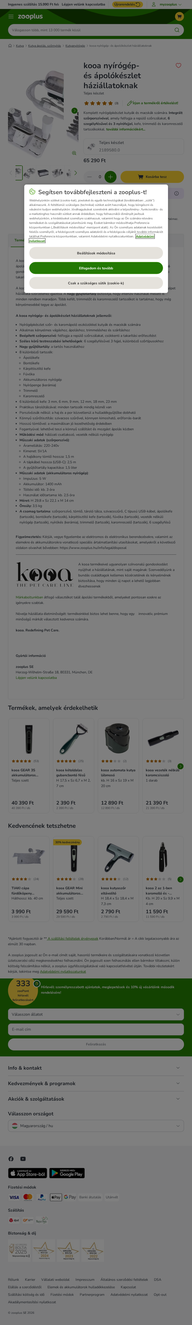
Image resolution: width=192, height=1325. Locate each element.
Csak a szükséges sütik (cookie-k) (96, 283)
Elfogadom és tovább (96, 268)
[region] (96, 239)
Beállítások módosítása (96, 253)
